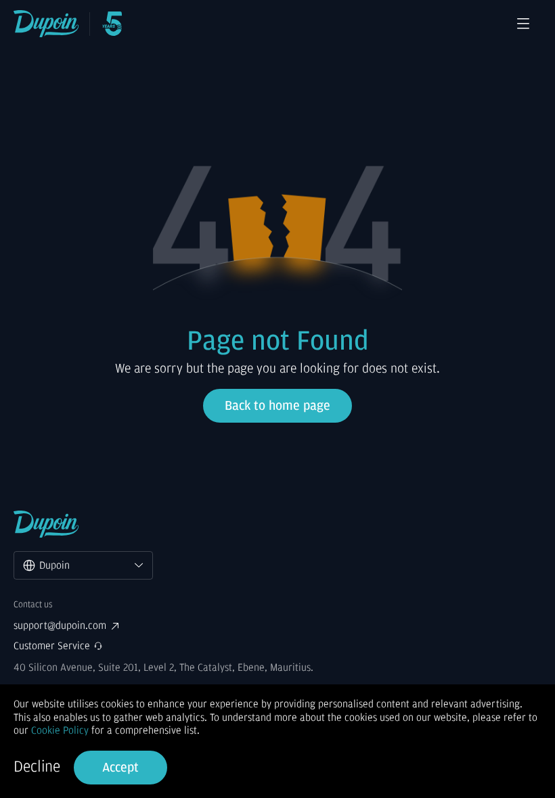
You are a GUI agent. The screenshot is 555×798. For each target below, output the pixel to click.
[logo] (46, 23)
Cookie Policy (60, 730)
